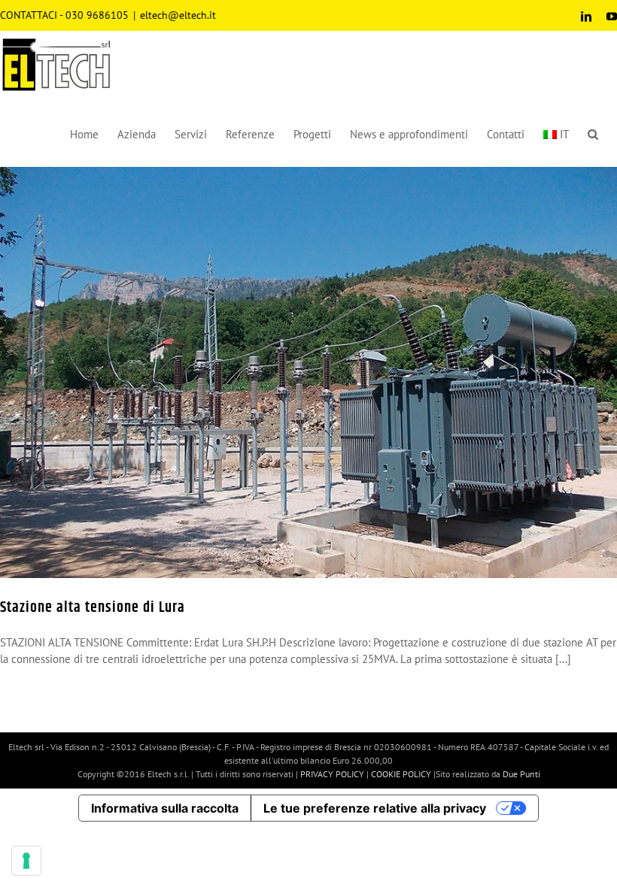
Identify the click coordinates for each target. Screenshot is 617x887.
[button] (593, 132)
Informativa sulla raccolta (165, 808)
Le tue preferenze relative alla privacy (374, 808)
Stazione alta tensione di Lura (92, 607)
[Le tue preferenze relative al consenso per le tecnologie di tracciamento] (26, 860)
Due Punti (521, 774)
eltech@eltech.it (178, 15)
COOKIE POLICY (401, 774)
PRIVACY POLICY (332, 774)
